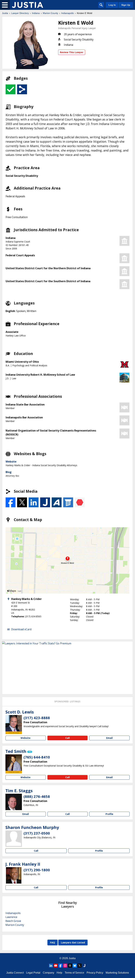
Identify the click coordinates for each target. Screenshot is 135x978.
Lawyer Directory (20, 13)
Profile (109, 814)
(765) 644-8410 (37, 757)
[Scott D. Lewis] (13, 723)
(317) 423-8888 (37, 717)
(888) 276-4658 (37, 796)
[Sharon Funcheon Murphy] (13, 838)
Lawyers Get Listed (73, 942)
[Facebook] (60, 966)
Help (59, 972)
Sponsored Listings (67, 701)
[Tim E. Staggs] (13, 802)
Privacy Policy (95, 972)
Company (48, 972)
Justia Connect (15, 972)
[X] (79, 966)
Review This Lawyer (71, 52)
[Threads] (70, 966)
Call (67, 737)
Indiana (36, 13)
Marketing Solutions (117, 972)
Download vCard (21, 629)
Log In (112, 5)
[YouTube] (56, 966)
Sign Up (125, 5)
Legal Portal (33, 972)
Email (109, 737)
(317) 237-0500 (37, 833)
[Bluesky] (75, 966)
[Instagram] (65, 966)
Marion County (50, 13)
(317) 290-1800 (37, 869)
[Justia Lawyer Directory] (27, 5)
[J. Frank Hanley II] (13, 875)
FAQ (52, 942)
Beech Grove (13, 921)
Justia (5, 13)
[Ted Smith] (13, 762)
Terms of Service (74, 972)
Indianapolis (67, 13)
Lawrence (11, 917)
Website (11, 461)
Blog (9, 472)
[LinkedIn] (51, 966)
